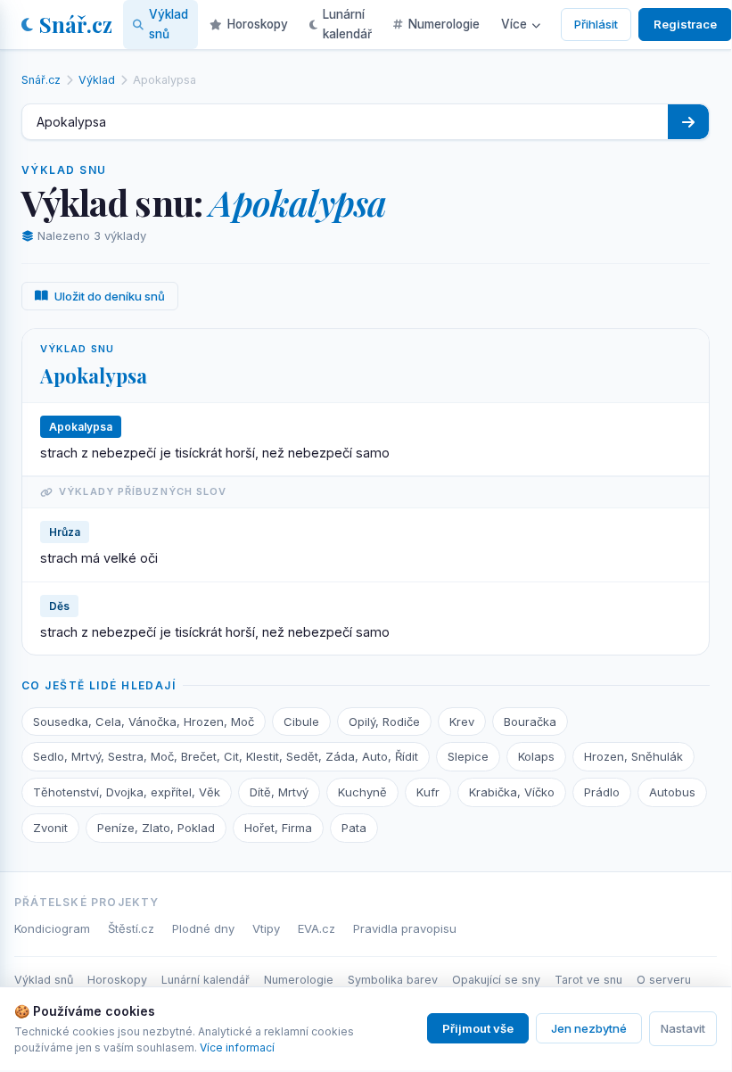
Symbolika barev (393, 979)
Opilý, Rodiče (384, 721)
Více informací (237, 1047)
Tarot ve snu (588, 979)
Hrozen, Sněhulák (633, 756)
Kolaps (536, 756)
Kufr (428, 792)
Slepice (468, 756)
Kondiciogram (52, 928)
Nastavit (683, 1028)
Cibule (301, 721)
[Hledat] (688, 121)
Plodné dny (203, 928)
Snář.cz (75, 24)
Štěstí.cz (131, 928)
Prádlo (602, 792)
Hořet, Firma (278, 827)
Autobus (672, 792)
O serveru (664, 979)
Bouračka (530, 721)
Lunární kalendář (347, 24)
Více (514, 24)
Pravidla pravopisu (404, 928)
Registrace (685, 24)
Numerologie (444, 24)
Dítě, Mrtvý (279, 792)
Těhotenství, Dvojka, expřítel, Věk (126, 792)
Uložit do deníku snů (109, 296)
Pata (353, 827)
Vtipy (266, 928)
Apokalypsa (93, 375)
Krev (461, 721)
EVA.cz (316, 928)
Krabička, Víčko (512, 792)
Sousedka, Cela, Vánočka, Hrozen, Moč (143, 721)
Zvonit (50, 827)
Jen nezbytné (589, 1028)
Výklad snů (168, 24)
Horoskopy (257, 24)
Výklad (96, 80)
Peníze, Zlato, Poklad (156, 827)
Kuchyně (362, 792)
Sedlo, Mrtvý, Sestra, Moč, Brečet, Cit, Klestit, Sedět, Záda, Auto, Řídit (225, 756)
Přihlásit (596, 24)
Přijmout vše (478, 1028)
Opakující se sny (496, 979)
